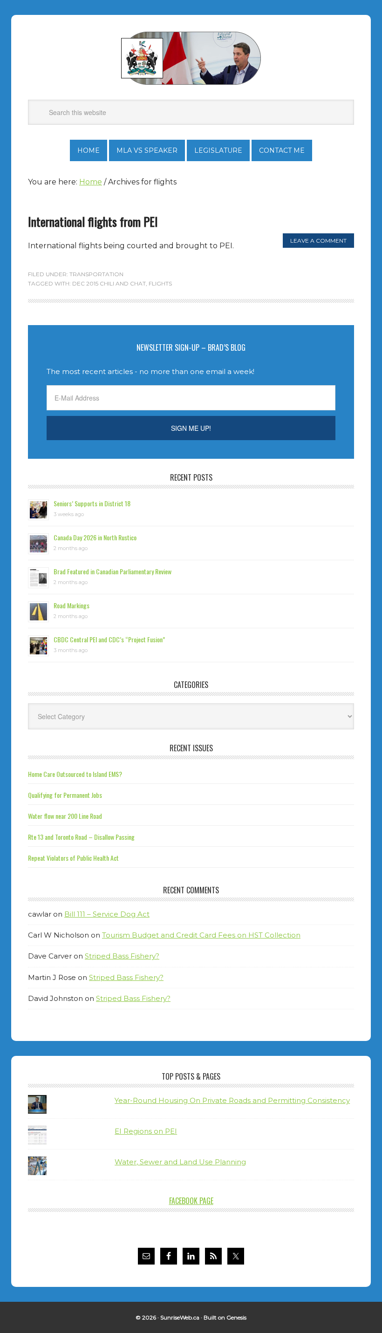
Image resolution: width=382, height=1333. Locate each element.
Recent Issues (191, 748)
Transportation (96, 274)
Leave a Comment (318, 240)
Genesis (236, 1317)
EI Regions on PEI (146, 1131)
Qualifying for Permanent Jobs (65, 795)
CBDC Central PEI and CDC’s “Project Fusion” (109, 639)
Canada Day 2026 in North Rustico (95, 537)
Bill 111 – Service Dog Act (107, 914)
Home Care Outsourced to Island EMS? (75, 774)
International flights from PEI (93, 221)
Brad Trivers (191, 58)
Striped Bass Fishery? (122, 956)
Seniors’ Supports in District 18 (92, 503)
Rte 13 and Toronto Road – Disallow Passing (81, 837)
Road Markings (71, 605)
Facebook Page (191, 1200)
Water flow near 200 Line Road (65, 816)
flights (160, 283)
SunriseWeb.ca (179, 1317)
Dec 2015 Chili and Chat (109, 283)
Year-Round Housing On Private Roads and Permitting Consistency (232, 1100)
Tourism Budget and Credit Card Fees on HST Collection (201, 935)
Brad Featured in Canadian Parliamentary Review (112, 571)
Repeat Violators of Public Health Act (73, 858)
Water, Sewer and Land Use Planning (180, 1161)
